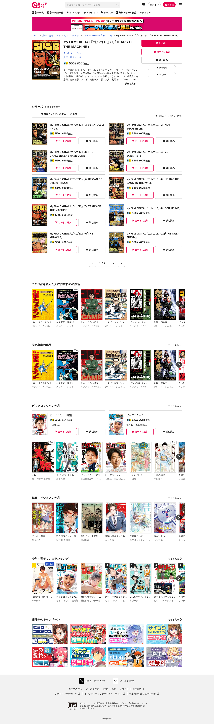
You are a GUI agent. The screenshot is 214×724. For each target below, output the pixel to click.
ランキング (74, 12)
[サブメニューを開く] (180, 5)
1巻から (163, 116)
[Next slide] (179, 304)
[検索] (117, 5)
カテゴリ (144, 12)
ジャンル (108, 12)
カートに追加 (163, 51)
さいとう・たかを (72, 53)
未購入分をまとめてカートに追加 (60, 114)
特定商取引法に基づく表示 (144, 693)
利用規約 (137, 689)
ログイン (154, 4)
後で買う (163, 75)
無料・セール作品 (127, 12)
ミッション (92, 12)
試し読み (163, 60)
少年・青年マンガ (72, 57)
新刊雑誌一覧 (56, 12)
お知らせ (124, 689)
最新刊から (176, 116)
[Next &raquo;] (121, 263)
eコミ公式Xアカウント (94, 682)
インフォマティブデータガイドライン (103, 693)
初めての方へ (75, 689)
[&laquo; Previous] (92, 263)
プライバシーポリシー (67, 693)
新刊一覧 (39, 12)
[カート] (143, 5)
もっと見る (173, 345)
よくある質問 (92, 689)
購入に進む (161, 43)
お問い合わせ (109, 689)
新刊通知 (163, 68)
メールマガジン (127, 681)
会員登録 (169, 4)
